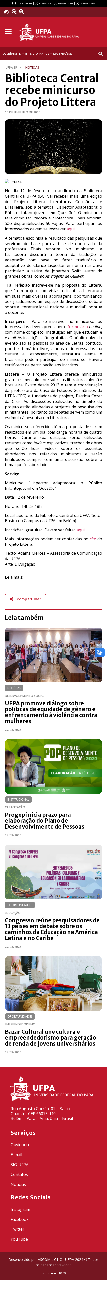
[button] (8, 31)
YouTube (19, 1239)
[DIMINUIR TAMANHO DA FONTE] (15, 11)
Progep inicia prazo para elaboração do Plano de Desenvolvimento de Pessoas (44, 820)
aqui (71, 229)
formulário (78, 326)
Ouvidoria (20, 1144)
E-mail (16, 1154)
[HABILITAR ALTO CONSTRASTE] (8, 12)
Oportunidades (19, 905)
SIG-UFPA (19, 1164)
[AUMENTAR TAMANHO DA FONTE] (23, 11)
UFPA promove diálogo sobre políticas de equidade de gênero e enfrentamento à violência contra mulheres (51, 712)
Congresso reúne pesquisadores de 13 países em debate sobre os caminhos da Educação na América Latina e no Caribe (52, 929)
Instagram (20, 1209)
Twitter (17, 1229)
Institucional (18, 799)
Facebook (20, 1219)
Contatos (19, 1174)
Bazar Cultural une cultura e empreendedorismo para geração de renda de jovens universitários (50, 1037)
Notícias (14, 688)
